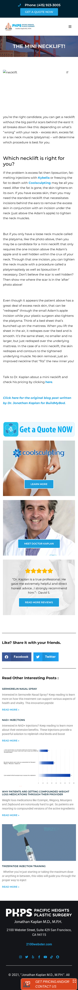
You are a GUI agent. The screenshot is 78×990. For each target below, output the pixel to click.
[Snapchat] (57, 956)
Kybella (44, 178)
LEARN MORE (39, 484)
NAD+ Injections (13, 719)
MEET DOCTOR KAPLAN (39, 543)
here (48, 382)
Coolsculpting (40, 183)
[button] (70, 26)
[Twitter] (26, 956)
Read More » (10, 709)
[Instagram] (20, 956)
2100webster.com (39, 944)
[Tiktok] (51, 956)
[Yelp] (32, 956)
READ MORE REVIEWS (39, 602)
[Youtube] (45, 956)
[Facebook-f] (39, 956)
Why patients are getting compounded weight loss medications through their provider (35, 793)
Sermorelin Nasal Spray (19, 688)
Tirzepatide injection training (24, 866)
